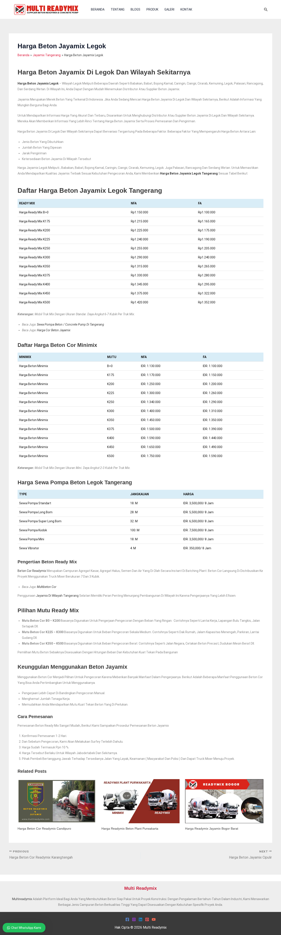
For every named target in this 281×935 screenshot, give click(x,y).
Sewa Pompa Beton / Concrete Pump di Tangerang (70, 324)
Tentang (117, 9)
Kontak (186, 9)
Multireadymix (22, 899)
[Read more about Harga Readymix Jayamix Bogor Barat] (224, 801)
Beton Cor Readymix (32, 571)
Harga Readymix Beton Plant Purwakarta (129, 828)
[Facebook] (127, 919)
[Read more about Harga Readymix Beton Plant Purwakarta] (140, 801)
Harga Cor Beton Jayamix (53, 330)
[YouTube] (154, 919)
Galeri (169, 9)
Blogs (135, 9)
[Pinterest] (147, 919)
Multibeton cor (46, 587)
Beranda (97, 9)
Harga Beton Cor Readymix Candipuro (44, 828)
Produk (152, 9)
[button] (266, 9)
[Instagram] (134, 919)
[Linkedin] (140, 919)
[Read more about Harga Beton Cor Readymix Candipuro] (57, 801)
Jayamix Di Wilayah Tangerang (57, 595)
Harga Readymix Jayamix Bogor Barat (211, 828)
